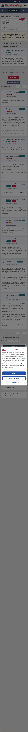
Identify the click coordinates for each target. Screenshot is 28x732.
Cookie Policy (20, 358)
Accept (14, 373)
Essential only (14, 378)
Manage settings (14, 382)
